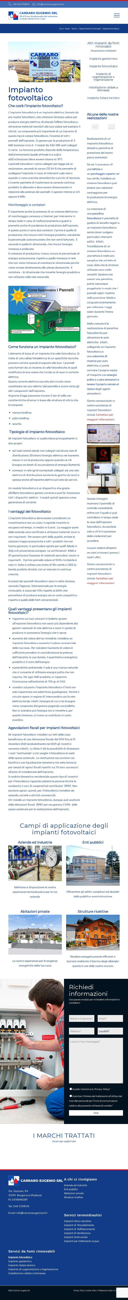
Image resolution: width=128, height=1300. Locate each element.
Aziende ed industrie (35, 842)
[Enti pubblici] (93, 884)
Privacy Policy (101, 1089)
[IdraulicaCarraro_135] (95, 127)
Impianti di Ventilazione (77, 1233)
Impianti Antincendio (76, 1237)
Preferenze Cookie (105, 1290)
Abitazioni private (35, 912)
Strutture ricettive (93, 912)
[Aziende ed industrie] (35, 880)
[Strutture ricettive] (93, 949)
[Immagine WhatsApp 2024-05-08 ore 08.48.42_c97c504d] (111, 127)
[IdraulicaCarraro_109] (103, 433)
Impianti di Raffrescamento (79, 1229)
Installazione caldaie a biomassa (103, 89)
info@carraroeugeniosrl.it (50, 4)
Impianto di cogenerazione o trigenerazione (103, 76)
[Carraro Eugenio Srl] (33, 16)
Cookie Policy (91, 1290)
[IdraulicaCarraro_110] (103, 469)
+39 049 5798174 (21, 4)
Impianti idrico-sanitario (77, 1221)
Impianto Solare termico (103, 98)
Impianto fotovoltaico (103, 66)
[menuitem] (115, 15)
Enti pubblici (93, 842)
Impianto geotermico (103, 58)
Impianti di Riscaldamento (79, 1225)
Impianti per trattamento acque (81, 1241)
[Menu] (115, 15)
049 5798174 (21, 1206)
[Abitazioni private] (35, 954)
